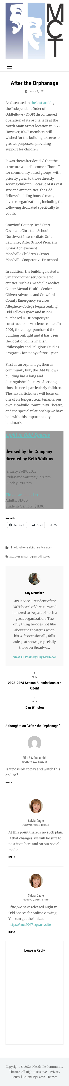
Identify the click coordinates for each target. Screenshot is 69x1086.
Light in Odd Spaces (28, 435)
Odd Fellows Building (24, 547)
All (11, 547)
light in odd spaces (40, 556)
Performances (44, 547)
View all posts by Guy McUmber (34, 657)
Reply (9, 782)
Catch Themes (47, 1077)
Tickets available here (23, 495)
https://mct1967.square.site (29, 924)
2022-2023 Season (18, 556)
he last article (42, 103)
